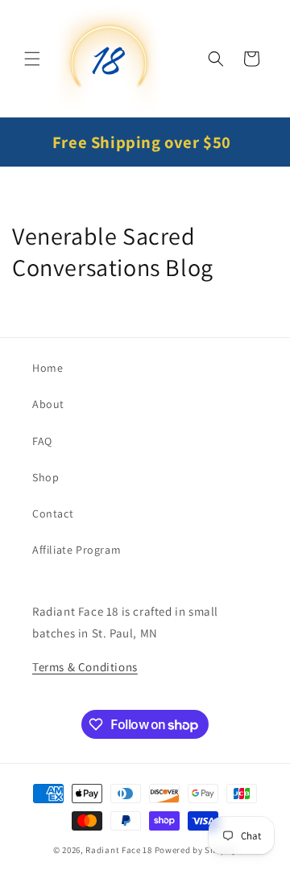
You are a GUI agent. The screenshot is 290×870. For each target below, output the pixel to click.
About (48, 404)
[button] (32, 58)
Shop (45, 477)
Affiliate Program (76, 549)
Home (47, 368)
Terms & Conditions (85, 666)
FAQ (42, 441)
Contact (52, 513)
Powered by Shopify (196, 850)
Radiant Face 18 (118, 850)
